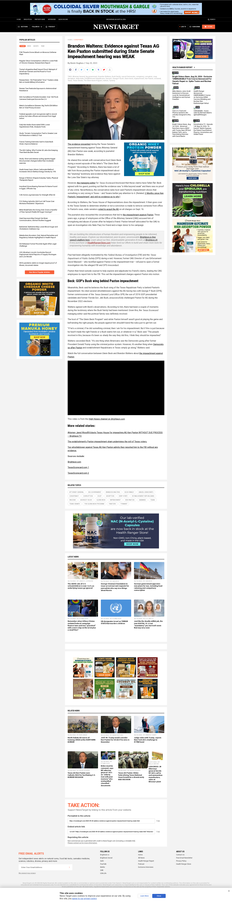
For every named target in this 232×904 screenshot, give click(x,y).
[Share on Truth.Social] (99, 69)
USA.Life (103, 873)
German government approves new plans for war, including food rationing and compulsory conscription (148, 587)
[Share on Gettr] (104, 69)
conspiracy (140, 76)
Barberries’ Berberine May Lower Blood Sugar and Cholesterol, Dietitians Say (38, 228)
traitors (105, 81)
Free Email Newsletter (184, 858)
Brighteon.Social (106, 858)
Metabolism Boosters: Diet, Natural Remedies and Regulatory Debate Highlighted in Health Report (38, 236)
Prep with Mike (40, 19)
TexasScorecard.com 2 (78, 473)
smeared (157, 79)
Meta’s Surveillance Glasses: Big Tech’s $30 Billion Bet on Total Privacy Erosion (38, 107)
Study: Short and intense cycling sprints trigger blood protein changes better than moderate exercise (37, 161)
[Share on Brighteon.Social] (70, 69)
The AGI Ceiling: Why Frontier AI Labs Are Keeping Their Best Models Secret (38, 151)
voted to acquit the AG (108, 209)
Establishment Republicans (95, 79)
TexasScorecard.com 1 (78, 467)
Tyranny (112, 81)
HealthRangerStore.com (98, 243)
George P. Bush (118, 79)
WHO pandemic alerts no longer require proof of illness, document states (38, 264)
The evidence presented (79, 144)
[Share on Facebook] (76, 69)
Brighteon (28, 19)
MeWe (102, 867)
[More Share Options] (110, 69)
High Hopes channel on (107, 419)
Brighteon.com (74, 462)
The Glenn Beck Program (93, 81)
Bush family (116, 76)
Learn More (144, 896)
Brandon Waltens (104, 76)
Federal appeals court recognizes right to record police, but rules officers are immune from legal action (38, 116)
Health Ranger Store (183, 864)
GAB (101, 870)
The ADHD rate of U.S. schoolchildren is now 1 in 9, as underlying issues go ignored (81, 586)
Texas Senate (78, 81)
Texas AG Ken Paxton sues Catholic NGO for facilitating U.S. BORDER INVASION (81, 775)
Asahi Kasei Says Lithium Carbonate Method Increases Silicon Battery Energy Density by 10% (37, 170)
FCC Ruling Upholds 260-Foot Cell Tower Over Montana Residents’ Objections (36, 202)
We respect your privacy (27, 873)
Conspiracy (78, 40)
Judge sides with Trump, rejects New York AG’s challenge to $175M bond (147, 740)
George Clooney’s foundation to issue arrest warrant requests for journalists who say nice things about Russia (115, 587)
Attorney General (79, 76)
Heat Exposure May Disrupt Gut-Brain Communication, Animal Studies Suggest (35, 219)
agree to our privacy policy (84, 898)
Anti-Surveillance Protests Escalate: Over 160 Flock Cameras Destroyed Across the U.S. (38, 98)
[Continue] (69, 867)
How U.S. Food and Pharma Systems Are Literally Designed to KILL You (181, 114)
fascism (109, 79)
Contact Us (180, 855)
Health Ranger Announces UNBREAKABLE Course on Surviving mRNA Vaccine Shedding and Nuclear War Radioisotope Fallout (202, 97)
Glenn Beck (129, 79)
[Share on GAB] (93, 69)
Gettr (102, 861)
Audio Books (63, 19)
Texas (70, 81)
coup (155, 76)
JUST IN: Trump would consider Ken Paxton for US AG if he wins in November (115, 740)
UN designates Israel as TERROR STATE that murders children (114, 622)
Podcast (141, 864)
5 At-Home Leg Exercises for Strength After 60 (37, 195)
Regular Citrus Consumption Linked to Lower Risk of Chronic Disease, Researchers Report (38, 62)
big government (91, 76)
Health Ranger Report (182, 67)
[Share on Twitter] (82, 69)
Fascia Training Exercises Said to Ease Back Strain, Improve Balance (36, 143)
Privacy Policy (181, 861)
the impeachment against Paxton (138, 214)
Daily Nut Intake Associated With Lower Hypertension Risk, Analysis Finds (34, 126)
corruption (148, 76)
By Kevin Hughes (76, 63)
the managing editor (86, 183)
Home (19, 19)
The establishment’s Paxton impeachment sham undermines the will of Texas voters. (107, 441)
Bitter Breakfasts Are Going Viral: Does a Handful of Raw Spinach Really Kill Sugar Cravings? (38, 211)
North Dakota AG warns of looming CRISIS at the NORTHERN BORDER (81, 740)
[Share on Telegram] (87, 69)
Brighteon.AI (151, 240)
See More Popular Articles (39, 272)
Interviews (52, 19)
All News (141, 858)
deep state (80, 79)
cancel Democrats (128, 76)
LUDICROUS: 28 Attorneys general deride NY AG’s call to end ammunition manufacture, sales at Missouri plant (155, 774)
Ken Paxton (149, 79)
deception (71, 79)
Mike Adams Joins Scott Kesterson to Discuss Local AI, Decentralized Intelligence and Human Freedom (181, 95)
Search (212, 19)
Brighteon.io (104, 855)
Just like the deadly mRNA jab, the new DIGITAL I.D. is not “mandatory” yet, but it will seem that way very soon (148, 624)
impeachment (139, 79)
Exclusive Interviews (145, 867)
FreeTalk (103, 864)
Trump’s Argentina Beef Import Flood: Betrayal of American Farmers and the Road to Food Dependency (38, 71)
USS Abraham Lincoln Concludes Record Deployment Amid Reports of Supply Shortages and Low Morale (37, 254)
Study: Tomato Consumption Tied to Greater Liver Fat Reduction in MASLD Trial (38, 134)
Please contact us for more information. (82, 843)
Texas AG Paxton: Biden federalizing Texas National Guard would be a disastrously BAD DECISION (131, 776)
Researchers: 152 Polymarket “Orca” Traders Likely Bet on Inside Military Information (38, 81)
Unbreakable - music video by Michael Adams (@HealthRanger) (203, 113)
